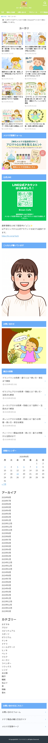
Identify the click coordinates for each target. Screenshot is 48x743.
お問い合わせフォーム (11, 712)
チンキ (4, 641)
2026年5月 (6, 507)
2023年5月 (6, 611)
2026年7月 (6, 501)
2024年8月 (6, 575)
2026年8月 (6, 497)
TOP (2, 12)
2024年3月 (6, 592)
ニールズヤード (8, 647)
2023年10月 (7, 608)
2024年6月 (6, 582)
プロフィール (33, 12)
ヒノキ (4, 650)
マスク (4, 657)
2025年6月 (6, 543)
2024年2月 (6, 595)
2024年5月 (6, 585)
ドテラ (4, 644)
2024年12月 (7, 562)
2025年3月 (6, 553)
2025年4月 (6, 549)
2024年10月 (7, 569)
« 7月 (4, 484)
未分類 (4, 673)
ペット (4, 654)
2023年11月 (7, 605)
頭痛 (4, 689)
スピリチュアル (8, 631)
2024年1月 (6, 598)
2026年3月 (6, 514)
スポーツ (5, 634)
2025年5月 (6, 546)
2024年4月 (6, 588)
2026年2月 (6, 517)
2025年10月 (7, 530)
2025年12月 (7, 523)
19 (18, 474)
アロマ (4, 628)
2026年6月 (6, 504)
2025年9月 (6, 533)
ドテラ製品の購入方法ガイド (14, 719)
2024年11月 (7, 566)
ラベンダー (6, 663)
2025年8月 (6, 536)
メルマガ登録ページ (10, 726)
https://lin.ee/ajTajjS (10, 236)
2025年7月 (6, 540)
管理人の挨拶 (11, 12)
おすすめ (5, 624)
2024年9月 (6, 572)
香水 (4, 693)
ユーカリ (5, 660)
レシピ (4, 670)
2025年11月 (7, 527)
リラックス (6, 667)
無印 (4, 676)
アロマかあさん (22, 739)
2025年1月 (6, 559)
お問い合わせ (22, 12)
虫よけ (4, 683)
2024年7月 (6, 579)
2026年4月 (6, 510)
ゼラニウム (6, 637)
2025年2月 (6, 556)
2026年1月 (6, 520)
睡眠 (4, 680)
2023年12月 (7, 601)
